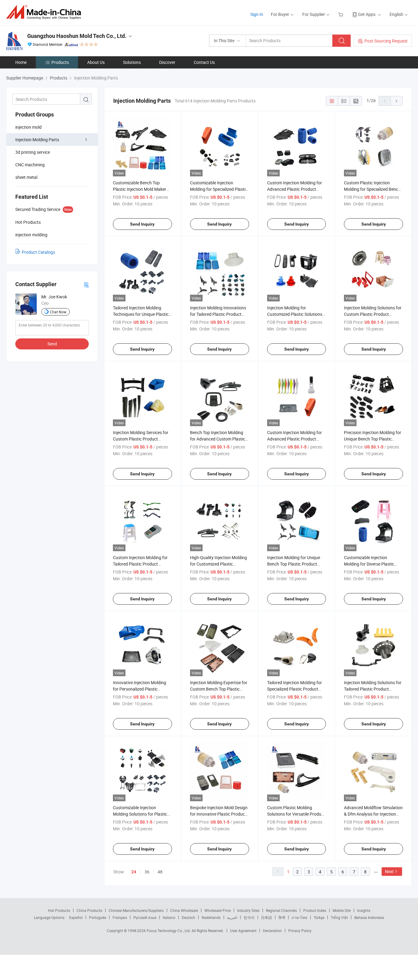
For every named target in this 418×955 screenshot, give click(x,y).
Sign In (256, 14)
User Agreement (243, 930)
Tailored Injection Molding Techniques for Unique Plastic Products (141, 314)
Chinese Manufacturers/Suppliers (136, 910)
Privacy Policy (300, 930)
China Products (89, 910)
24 (133, 871)
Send (52, 344)
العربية (232, 917)
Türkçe (319, 917)
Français (120, 917)
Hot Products (59, 910)
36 (146, 872)
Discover (167, 62)
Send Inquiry (142, 224)
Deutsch (188, 917)
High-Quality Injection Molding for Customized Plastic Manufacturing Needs (218, 564)
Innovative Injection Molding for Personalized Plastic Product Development (139, 689)
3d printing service (32, 152)
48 (160, 872)
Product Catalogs (38, 252)
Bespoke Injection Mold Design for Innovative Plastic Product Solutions (219, 814)
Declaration (272, 930)
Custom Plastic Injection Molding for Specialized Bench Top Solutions (372, 189)
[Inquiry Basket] (341, 14)
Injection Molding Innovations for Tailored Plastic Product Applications (218, 314)
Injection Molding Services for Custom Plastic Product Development (140, 439)
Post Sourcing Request (386, 41)
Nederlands (211, 917)
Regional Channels (281, 910)
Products (60, 62)
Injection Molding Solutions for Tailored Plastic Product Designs (372, 689)
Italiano (169, 917)
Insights (363, 910)
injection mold (28, 127)
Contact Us (204, 62)
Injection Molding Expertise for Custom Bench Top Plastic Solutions (218, 689)
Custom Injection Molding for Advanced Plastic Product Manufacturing (294, 439)
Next (389, 871)
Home (21, 62)
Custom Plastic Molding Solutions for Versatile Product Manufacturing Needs (296, 814)
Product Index (314, 910)
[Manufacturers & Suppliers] (45, 12)
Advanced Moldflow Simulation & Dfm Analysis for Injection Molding (373, 814)
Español (76, 917)
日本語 (266, 917)
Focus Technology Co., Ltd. (169, 930)
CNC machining (30, 165)
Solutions (132, 62)
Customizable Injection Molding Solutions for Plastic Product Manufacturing (140, 814)
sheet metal (26, 177)
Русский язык (144, 917)
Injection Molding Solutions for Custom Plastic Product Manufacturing (372, 314)
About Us (96, 62)
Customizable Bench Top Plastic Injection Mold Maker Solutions (139, 189)
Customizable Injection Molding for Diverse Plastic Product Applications (369, 564)
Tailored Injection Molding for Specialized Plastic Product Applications (294, 689)
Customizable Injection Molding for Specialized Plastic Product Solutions (219, 189)
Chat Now (58, 311)
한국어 (249, 917)
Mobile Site (342, 910)
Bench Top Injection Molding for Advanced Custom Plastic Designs (217, 439)
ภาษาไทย (299, 917)
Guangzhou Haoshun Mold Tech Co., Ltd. (76, 36)
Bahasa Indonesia (369, 917)
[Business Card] (86, 284)
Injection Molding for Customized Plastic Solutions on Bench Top (294, 314)
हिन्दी (281, 917)
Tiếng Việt (339, 917)
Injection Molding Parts (37, 139)
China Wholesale (184, 910)
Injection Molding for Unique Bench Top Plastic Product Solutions (293, 564)
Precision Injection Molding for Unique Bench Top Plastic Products (372, 439)
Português (97, 917)
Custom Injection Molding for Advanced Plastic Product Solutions (294, 189)
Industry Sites (248, 910)
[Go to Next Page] (396, 100)
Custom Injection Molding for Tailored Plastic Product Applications (140, 564)
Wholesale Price (217, 910)
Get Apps (366, 14)
